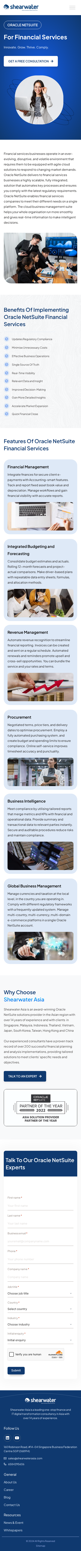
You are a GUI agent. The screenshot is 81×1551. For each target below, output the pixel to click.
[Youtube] (17, 1438)
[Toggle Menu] (72, 8)
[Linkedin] (7, 1438)
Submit (16, 1370)
